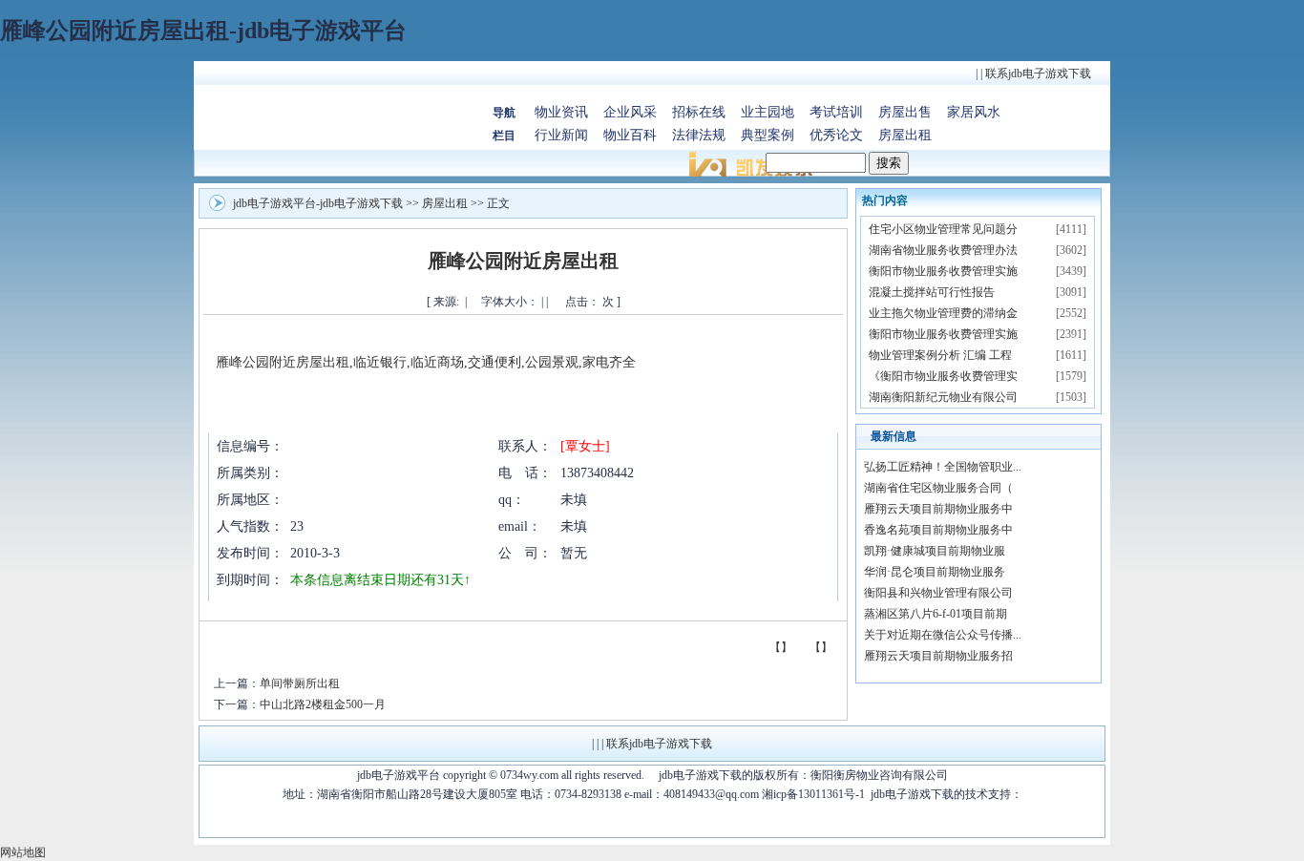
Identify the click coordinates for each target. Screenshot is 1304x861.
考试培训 (836, 112)
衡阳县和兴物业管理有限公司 (938, 592)
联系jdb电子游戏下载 (1038, 73)
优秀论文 (836, 135)
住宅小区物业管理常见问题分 (943, 229)
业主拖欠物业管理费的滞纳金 (943, 313)
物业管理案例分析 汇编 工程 (940, 355)
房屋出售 (905, 112)
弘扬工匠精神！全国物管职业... (942, 466)
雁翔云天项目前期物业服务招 (938, 655)
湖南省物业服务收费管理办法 (943, 250)
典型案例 (767, 135)
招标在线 (699, 112)
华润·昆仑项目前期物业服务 (934, 571)
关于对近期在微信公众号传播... (942, 634)
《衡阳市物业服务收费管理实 (943, 376)
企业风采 (630, 112)
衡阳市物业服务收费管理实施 (943, 271)
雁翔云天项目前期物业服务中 (938, 508)
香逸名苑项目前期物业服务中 (938, 529)
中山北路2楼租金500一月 (323, 704)
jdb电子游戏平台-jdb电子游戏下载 (318, 203)
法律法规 (699, 135)
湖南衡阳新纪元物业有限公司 (943, 397)
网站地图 (23, 852)
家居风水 (973, 112)
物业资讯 (561, 112)
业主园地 (767, 112)
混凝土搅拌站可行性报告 (932, 292)
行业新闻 (561, 135)
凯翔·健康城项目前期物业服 (934, 550)
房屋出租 (905, 135)
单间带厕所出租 (300, 683)
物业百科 (630, 135)
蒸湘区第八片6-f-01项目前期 (935, 613)
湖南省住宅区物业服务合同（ (938, 487)
